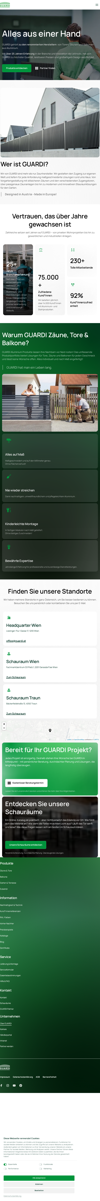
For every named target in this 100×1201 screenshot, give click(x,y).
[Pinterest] (21, 1085)
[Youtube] (15, 1085)
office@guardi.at (16, 641)
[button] (50, 730)
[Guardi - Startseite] (5, 4)
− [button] (4, 728)
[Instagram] (9, 1085)
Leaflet (69, 739)
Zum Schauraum (16, 677)
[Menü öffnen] (98, 4)
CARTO (96, 739)
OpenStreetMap (79, 739)
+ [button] (4, 724)
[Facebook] (2, 1085)
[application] (50, 730)
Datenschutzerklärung (12, 1196)
